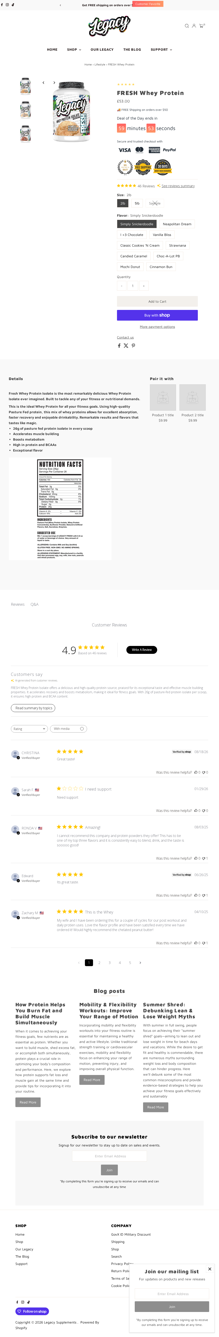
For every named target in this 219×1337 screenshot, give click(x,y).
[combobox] (29, 729)
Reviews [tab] (18, 604)
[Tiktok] (13, 5)
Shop (72, 49)
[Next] (158, 5)
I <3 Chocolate (131, 235)
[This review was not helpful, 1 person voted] (203, 858)
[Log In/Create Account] (194, 26)
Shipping (117, 1242)
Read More (28, 1102)
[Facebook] (2, 5)
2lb (122, 203)
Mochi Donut (130, 267)
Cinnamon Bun (161, 267)
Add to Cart (157, 301)
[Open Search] (187, 26)
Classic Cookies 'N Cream (140, 245)
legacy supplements (60, 1322)
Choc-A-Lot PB (168, 256)
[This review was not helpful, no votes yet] (203, 772)
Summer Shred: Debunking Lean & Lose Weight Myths (169, 1010)
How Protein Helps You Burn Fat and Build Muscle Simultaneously (40, 1013)
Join (109, 1170)
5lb (137, 203)
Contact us (125, 337)
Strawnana (177, 245)
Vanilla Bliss (162, 235)
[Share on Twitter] (127, 346)
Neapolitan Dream (177, 224)
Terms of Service (124, 1278)
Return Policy (121, 1271)
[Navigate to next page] (140, 962)
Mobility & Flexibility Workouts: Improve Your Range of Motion (109, 1010)
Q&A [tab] (34, 604)
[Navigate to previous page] (79, 962)
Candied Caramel (133, 256)
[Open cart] (201, 26)
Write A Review (142, 650)
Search (116, 1256)
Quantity (124, 277)
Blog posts (109, 991)
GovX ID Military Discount (131, 1234)
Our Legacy (102, 49)
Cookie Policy (121, 1286)
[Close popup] (209, 1269)
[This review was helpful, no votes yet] (195, 772)
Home (52, 49)
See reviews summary (178, 186)
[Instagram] (7, 5)
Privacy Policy (122, 1264)
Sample (156, 204)
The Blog (132, 49)
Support (160, 49)
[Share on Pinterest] (133, 346)
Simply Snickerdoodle (136, 224)
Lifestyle (100, 64)
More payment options (157, 327)
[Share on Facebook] (119, 346)
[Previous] (60, 5)
